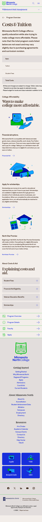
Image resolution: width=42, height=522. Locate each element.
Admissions (21, 383)
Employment (21, 413)
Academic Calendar (21, 429)
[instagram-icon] (33, 489)
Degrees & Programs (21, 377)
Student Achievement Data (21, 404)
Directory (21, 415)
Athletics (21, 407)
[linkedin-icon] (21, 489)
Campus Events (21, 432)
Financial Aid (6, 156)
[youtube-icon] (27, 489)
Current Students (21, 388)
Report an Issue (24, 510)
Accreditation (21, 402)
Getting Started (20, 372)
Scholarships (6, 207)
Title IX (21, 443)
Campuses (21, 410)
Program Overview (13, 17)
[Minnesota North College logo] (9, 3)
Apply (21, 380)
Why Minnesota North (21, 374)
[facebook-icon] (8, 489)
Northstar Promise (8, 254)
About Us (21, 399)
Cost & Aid (21, 385)
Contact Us (21, 435)
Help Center (21, 440)
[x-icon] (14, 489)
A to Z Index (21, 426)
